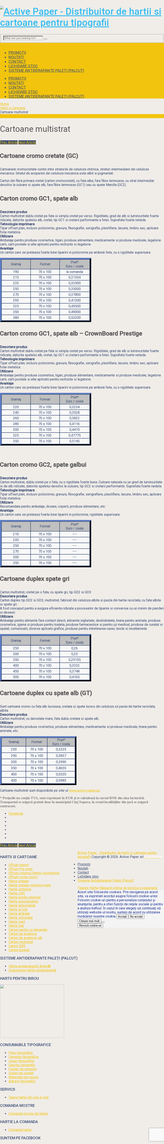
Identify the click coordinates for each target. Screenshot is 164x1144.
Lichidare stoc (23, 66)
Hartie (94, 888)
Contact (17, 61)
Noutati (16, 57)
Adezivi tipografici (22, 1081)
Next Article (27, 142)
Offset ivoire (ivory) (23, 877)
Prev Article (9, 142)
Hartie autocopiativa (23, 901)
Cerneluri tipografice (24, 1057)
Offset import (19, 865)
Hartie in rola (18, 909)
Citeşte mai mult (89, 921)
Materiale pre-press (23, 1077)
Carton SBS (17, 946)
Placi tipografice (21, 1053)
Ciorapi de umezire (23, 1069)
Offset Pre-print (20, 869)
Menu (4, 45)
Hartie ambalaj (19, 914)
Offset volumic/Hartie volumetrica (34, 873)
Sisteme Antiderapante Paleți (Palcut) (46, 70)
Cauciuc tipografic (22, 1065)
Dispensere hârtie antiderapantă (32, 970)
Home (4, 104)
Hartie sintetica (20, 889)
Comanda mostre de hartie (28, 1114)
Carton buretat (19, 950)
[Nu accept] (103, 922)
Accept (122, 916)
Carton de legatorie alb (25, 938)
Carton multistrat (21, 942)
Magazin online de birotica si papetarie (128, 888)
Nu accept (136, 916)
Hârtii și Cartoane (12, 108)
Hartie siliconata (21, 918)
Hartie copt (17, 922)
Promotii (17, 52)
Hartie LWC (17, 893)
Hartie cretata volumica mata (30, 885)
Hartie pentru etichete (25, 897)
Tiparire (83, 888)
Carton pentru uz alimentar (28, 930)
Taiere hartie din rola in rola (28, 1097)
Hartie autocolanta (22, 905)
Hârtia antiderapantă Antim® (30, 966)
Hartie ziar (16, 926)
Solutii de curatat (21, 1073)
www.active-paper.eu (84, 790)
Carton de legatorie (23, 934)
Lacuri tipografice (21, 1061)
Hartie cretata (19, 881)
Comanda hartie (20, 1130)
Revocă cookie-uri (90, 925)
